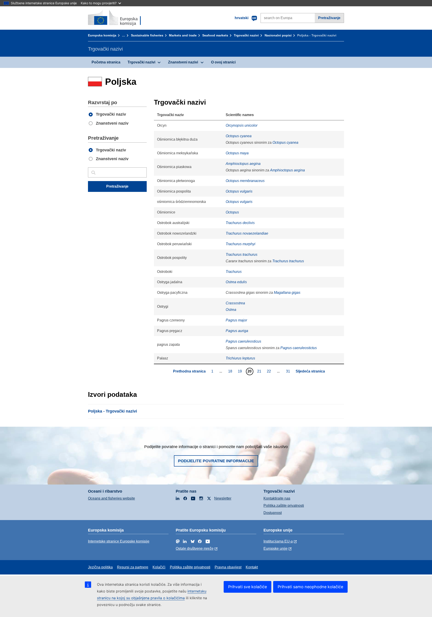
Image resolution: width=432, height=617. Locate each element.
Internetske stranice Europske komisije (118, 541)
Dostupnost (272, 513)
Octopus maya (237, 153)
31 (288, 371)
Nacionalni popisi (278, 35)
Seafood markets (215, 35)
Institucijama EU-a (278, 541)
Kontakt (252, 567)
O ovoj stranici (223, 62)
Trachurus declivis (240, 223)
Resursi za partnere (132, 567)
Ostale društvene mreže (195, 548)
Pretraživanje (329, 18)
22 (269, 371)
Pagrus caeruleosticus (243, 341)
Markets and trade (183, 35)
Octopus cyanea (239, 136)
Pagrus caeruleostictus (298, 348)
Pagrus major (236, 320)
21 (259, 371)
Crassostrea (235, 303)
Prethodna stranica (189, 371)
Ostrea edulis (236, 282)
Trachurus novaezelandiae (247, 233)
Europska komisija (102, 35)
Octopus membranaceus (245, 181)
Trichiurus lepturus (240, 358)
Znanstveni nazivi (183, 62)
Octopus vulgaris (239, 191)
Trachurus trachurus (241, 254)
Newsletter (222, 498)
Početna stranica (106, 62)
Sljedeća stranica (310, 371)
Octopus (232, 212)
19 (240, 371)
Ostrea (231, 310)
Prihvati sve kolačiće (247, 586)
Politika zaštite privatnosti (283, 505)
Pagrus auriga (237, 331)
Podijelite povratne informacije (216, 461)
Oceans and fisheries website (111, 498)
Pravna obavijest (228, 567)
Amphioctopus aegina (243, 164)
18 (230, 371)
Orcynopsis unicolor (241, 125)
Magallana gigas (287, 292)
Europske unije (275, 548)
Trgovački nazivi (246, 35)
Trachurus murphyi (240, 244)
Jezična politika (100, 567)
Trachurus (234, 272)
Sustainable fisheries (147, 35)
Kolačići (159, 567)
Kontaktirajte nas (276, 498)
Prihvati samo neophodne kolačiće (310, 586)
